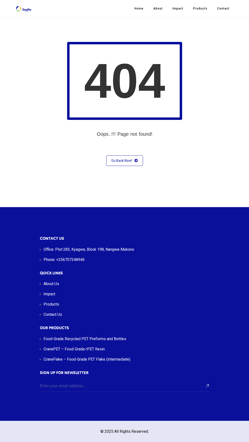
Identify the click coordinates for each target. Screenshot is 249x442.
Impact (177, 8)
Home (138, 8)
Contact (223, 8)
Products (200, 8)
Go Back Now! (121, 161)
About (158, 8)
